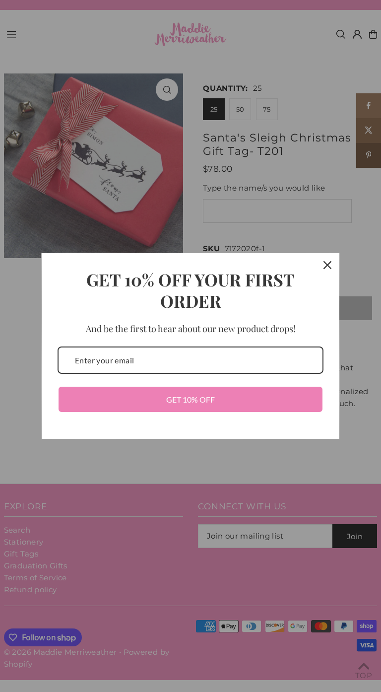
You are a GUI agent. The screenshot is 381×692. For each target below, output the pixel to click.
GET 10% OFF (190, 399)
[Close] (327, 265)
